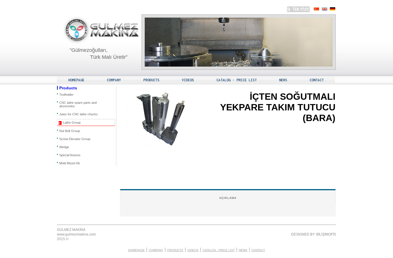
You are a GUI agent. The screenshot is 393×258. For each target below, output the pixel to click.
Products (151, 80)
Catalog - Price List (236, 80)
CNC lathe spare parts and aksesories (78, 104)
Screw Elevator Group (74, 139)
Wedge (64, 147)
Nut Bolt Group (69, 131)
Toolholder (66, 94)
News (283, 80)
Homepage (76, 80)
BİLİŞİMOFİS (326, 234)
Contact (317, 80)
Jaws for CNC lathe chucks (78, 114)
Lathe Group (72, 122)
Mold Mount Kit (69, 163)
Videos (188, 80)
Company (114, 80)
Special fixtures (70, 155)
